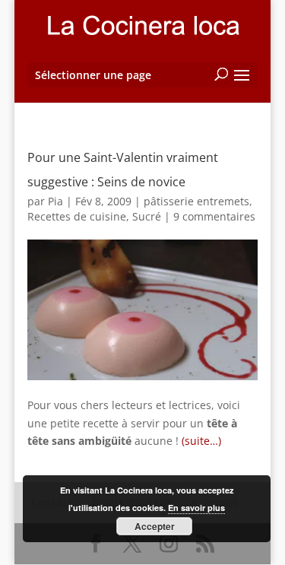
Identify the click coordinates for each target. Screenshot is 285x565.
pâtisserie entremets (196, 201)
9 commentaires (214, 216)
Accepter (155, 526)
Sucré (146, 216)
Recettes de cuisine (76, 216)
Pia (55, 201)
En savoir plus (196, 507)
